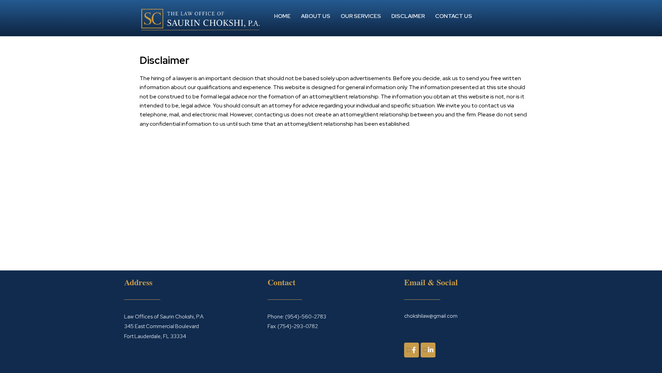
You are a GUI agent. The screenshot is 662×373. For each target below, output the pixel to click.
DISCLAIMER (408, 16)
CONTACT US (453, 16)
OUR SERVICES (361, 16)
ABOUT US (315, 16)
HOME (282, 16)
